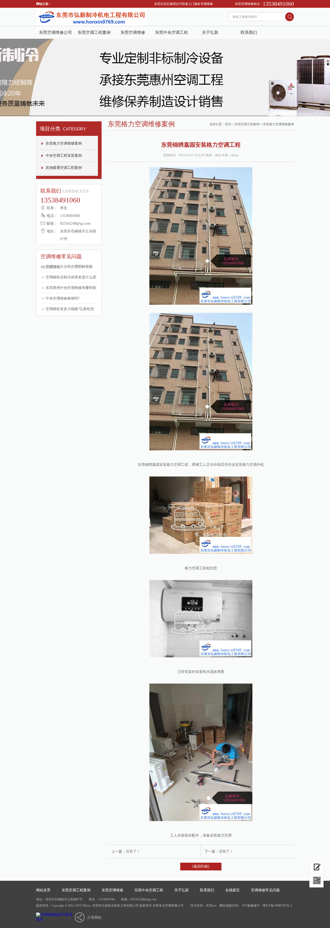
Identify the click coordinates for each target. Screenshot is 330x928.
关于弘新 (210, 32)
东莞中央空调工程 (171, 32)
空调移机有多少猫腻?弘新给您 (70, 309)
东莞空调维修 (132, 32)
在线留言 (232, 890)
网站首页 (43, 890)
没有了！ (133, 851)
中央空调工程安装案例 (64, 156)
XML (235, 905)
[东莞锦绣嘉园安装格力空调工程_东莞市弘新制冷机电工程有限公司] (91, 25)
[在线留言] (316, 867)
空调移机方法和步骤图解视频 (69, 267)
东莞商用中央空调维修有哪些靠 (71, 288)
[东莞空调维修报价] (316, 880)
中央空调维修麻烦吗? (63, 298)
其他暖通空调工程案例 (64, 168)
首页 (228, 124)
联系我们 (249, 32)
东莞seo (211, 905)
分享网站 (94, 917)
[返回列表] (200, 866)
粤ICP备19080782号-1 (277, 905)
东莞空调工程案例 (94, 32)
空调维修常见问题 (265, 890)
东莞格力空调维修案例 (64, 143)
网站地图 (225, 905)
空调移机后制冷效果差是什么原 (71, 277)
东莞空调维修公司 (55, 32)
